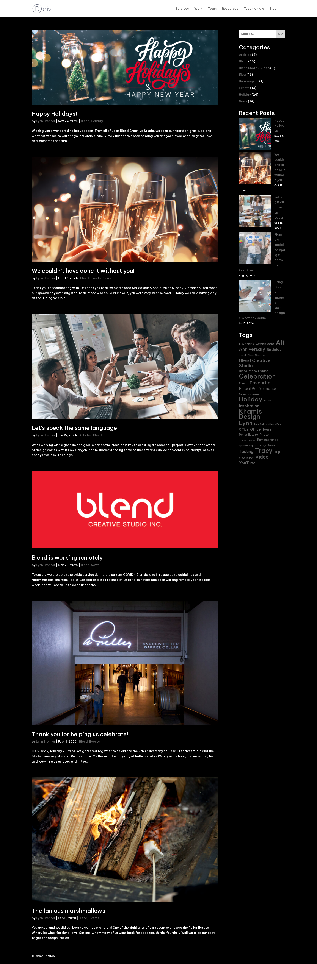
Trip (277, 452)
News (106, 278)
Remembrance (267, 440)
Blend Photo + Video (254, 68)
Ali (280, 342)
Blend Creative (256, 355)
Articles (85, 435)
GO (280, 34)
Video (262, 457)
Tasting (246, 451)
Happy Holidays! (54, 113)
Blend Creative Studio (254, 363)
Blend (85, 121)
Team (212, 9)
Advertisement (265, 343)
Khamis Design (250, 414)
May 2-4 (259, 424)
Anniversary (252, 349)
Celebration (257, 376)
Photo (264, 435)
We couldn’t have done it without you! (83, 270)
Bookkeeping (249, 81)
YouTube (247, 462)
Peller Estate (248, 435)
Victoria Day (246, 457)
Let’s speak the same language (74, 427)
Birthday (274, 349)
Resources (230, 9)
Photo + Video (247, 439)
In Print (268, 400)
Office (243, 429)
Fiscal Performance (258, 388)
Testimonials (254, 9)
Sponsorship (246, 445)
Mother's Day (273, 424)
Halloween (254, 394)
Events (95, 278)
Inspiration (249, 405)
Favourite (260, 382)
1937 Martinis (246, 343)
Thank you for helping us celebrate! (80, 734)
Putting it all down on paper (279, 207)
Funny (242, 394)
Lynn (246, 423)
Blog (273, 9)
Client (243, 383)
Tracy (264, 450)
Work (198, 9)
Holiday (97, 121)
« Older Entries (43, 956)
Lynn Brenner (45, 121)
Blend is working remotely (67, 557)
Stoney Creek (265, 445)
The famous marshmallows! (69, 910)
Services (182, 9)
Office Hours (260, 429)
